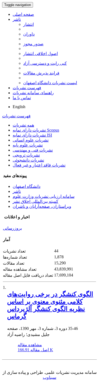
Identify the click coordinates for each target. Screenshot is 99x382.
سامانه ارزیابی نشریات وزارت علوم (43, 196)
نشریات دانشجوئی (28, 160)
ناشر (17, 19)
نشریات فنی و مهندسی (33, 150)
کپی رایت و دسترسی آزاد (45, 63)
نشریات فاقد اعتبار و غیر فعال (39, 165)
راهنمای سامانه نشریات (33, 93)
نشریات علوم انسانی (31, 140)
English (19, 106)
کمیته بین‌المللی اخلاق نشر (35, 201)
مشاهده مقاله (30, 345)
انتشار (28, 24)
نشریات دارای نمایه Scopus (36, 130)
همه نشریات (23, 125)
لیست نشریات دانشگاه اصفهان (50, 83)
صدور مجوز (33, 44)
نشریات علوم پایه (28, 145)
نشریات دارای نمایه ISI (32, 135)
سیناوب (49, 377)
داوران (29, 34)
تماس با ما (22, 98)
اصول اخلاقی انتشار (40, 53)
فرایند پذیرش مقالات (41, 73)
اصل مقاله (35, 350)
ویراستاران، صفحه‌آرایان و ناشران (42, 206)
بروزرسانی (12, 228)
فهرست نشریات (27, 88)
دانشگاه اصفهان (26, 186)
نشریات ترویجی (26, 155)
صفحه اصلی (23, 14)
